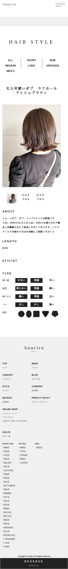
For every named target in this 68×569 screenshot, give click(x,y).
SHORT (31, 60)
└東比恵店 (6, 463)
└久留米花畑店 (8, 539)
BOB (53, 60)
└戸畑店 (5, 546)
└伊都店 (5, 474)
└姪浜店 (5, 466)
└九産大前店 (7, 470)
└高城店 (5, 508)
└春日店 (5, 482)
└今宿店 (5, 455)
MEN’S (10, 71)
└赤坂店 (5, 451)
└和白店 (5, 531)
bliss (37, 444)
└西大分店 (6, 516)
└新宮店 (5, 505)
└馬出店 (5, 501)
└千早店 (22, 451)
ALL (10, 60)
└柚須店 (5, 478)
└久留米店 (23, 463)
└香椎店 (22, 459)
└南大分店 (6, 512)
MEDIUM (10, 65)
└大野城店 (23, 455)
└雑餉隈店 (6, 493)
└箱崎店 (5, 447)
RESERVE (34, 563)
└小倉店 (5, 543)
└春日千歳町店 (8, 486)
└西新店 (5, 520)
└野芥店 (5, 524)
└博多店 (5, 489)
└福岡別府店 (7, 527)
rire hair (22, 444)
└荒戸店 (5, 497)
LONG (31, 65)
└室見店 (5, 459)
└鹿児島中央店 (8, 535)
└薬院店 (38, 447)
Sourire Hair (7, 444)
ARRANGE (52, 65)
